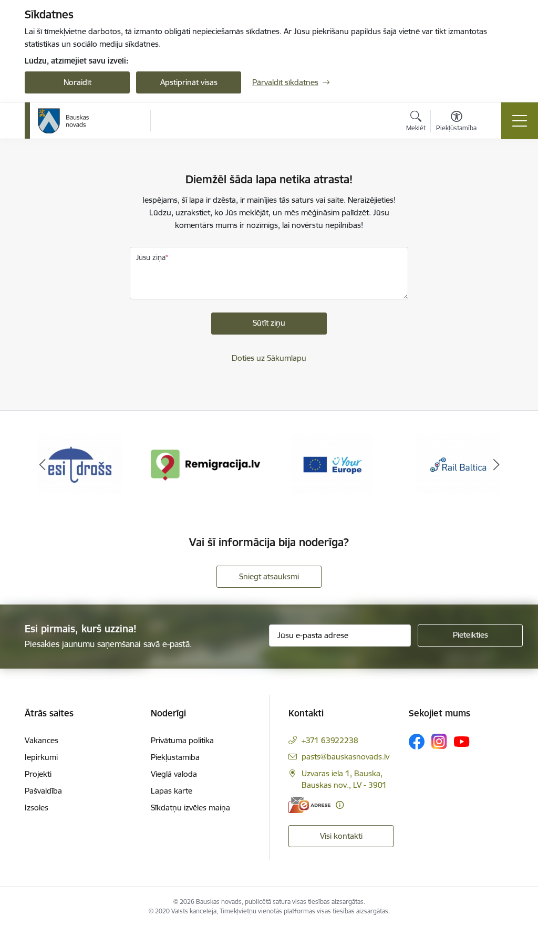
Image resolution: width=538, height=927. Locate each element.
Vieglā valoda (174, 774)
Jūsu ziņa (150, 257)
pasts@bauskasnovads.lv (345, 757)
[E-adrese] (309, 805)
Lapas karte (171, 791)
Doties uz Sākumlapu (269, 358)
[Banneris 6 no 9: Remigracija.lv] (206, 464)
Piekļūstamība (175, 757)
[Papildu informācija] (340, 805)
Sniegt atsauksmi (269, 576)
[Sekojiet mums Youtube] (462, 741)
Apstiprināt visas (189, 82)
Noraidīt (77, 82)
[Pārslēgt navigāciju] (519, 120)
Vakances (41, 740)
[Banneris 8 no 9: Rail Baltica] (458, 464)
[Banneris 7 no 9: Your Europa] (332, 464)
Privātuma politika (182, 740)
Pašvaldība (43, 791)
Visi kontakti (341, 836)
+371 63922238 (330, 740)
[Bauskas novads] (63, 120)
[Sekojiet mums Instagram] (439, 741)
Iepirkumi (41, 757)
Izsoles (36, 808)
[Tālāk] (496, 464)
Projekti (38, 774)
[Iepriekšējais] (42, 464)
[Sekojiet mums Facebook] (417, 741)
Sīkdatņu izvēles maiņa (190, 808)
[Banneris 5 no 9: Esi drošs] (80, 464)
